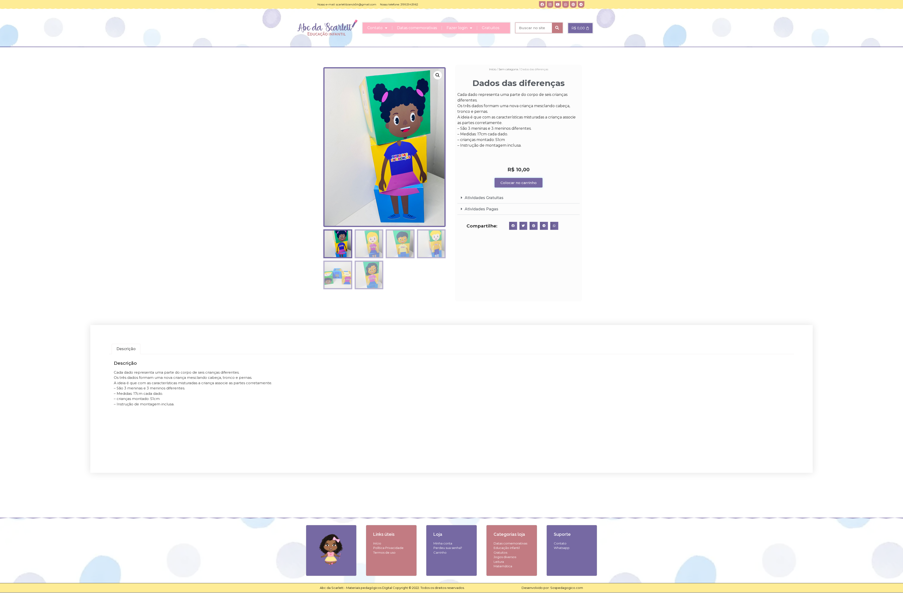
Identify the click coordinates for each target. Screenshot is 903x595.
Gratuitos (490, 28)
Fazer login (457, 28)
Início (492, 69)
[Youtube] (557, 4)
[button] (437, 75)
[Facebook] (542, 4)
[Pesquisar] (557, 28)
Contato (375, 28)
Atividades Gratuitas (484, 198)
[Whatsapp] (565, 4)
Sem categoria (508, 69)
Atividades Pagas (481, 209)
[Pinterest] (573, 4)
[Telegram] (581, 4)
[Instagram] (550, 4)
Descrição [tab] (126, 349)
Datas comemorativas (417, 28)
